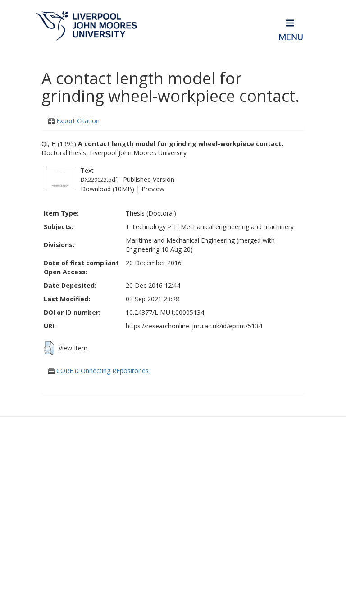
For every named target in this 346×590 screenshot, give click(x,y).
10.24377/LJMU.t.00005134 (165, 312)
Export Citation (77, 120)
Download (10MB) (107, 188)
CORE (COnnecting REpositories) (103, 370)
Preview (152, 188)
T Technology (146, 226)
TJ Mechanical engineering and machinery (233, 226)
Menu (290, 37)
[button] (49, 348)
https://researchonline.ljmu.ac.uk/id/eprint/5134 (194, 326)
